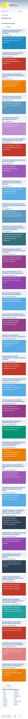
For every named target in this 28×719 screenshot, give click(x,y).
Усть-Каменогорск (17, 701)
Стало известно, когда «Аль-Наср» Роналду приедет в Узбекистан (13, 664)
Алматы (4, 694)
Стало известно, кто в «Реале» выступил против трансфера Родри (13, 400)
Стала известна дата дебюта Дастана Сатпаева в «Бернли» (11, 293)
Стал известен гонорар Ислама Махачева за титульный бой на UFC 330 (13, 466)
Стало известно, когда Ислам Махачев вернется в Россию (11, 622)
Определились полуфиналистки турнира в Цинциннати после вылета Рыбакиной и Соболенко (13, 228)
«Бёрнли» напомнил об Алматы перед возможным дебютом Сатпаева (12, 31)
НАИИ (23, 20)
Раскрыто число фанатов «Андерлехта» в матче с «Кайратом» (13, 335)
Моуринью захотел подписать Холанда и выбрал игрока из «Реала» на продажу (13, 250)
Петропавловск (17, 695)
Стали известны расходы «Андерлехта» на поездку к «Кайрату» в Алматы (14, 357)
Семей (15, 697)
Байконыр (5, 699)
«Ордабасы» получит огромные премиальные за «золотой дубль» (12, 643)
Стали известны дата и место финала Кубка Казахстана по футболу (11, 555)
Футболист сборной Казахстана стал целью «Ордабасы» (13, 160)
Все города (4, 706)
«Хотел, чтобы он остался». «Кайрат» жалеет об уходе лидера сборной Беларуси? (12, 578)
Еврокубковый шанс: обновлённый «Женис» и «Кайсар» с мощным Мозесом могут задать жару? (13, 511)
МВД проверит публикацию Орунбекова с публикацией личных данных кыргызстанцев (13, 600)
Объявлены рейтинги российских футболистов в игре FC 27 (12, 53)
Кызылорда (16, 692)
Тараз (15, 699)
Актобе (4, 692)
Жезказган (5, 701)
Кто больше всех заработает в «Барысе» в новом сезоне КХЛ (11, 97)
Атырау (4, 697)
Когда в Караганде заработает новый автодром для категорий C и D (14, 379)
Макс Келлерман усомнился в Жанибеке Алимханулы (11, 421)
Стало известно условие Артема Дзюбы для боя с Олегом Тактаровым (13, 314)
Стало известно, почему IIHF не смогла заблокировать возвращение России (13, 75)
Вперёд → (9, 26)
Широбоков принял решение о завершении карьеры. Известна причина (12, 182)
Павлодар (16, 694)
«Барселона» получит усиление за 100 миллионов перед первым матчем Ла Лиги (13, 205)
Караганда (5, 702)
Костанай (16, 690)
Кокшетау (5, 704)
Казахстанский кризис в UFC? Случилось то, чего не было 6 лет (12, 272)
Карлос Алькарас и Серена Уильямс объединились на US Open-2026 (13, 139)
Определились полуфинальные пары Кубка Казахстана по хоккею (14, 533)
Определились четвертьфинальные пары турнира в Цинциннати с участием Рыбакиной (13, 443)
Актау (4, 690)
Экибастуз (16, 704)
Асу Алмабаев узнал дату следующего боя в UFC (10, 118)
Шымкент (16, 702)
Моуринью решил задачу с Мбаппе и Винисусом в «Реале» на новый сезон (13, 489)
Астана (4, 695)
